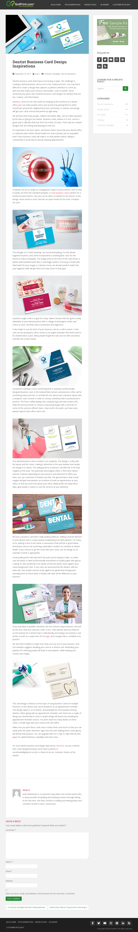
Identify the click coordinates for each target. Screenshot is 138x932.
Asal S (37, 74)
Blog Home (56, 5)
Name (9, 862)
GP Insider (104, 5)
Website (9, 881)
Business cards (19, 101)
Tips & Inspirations (72, 5)
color (67, 255)
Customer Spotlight (121, 5)
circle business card (59, 193)
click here (60, 745)
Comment (11, 830)
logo (47, 636)
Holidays (100, 120)
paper (15, 737)
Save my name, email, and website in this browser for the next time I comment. (40, 893)
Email (9, 871)
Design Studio (90, 5)
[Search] (125, 88)
